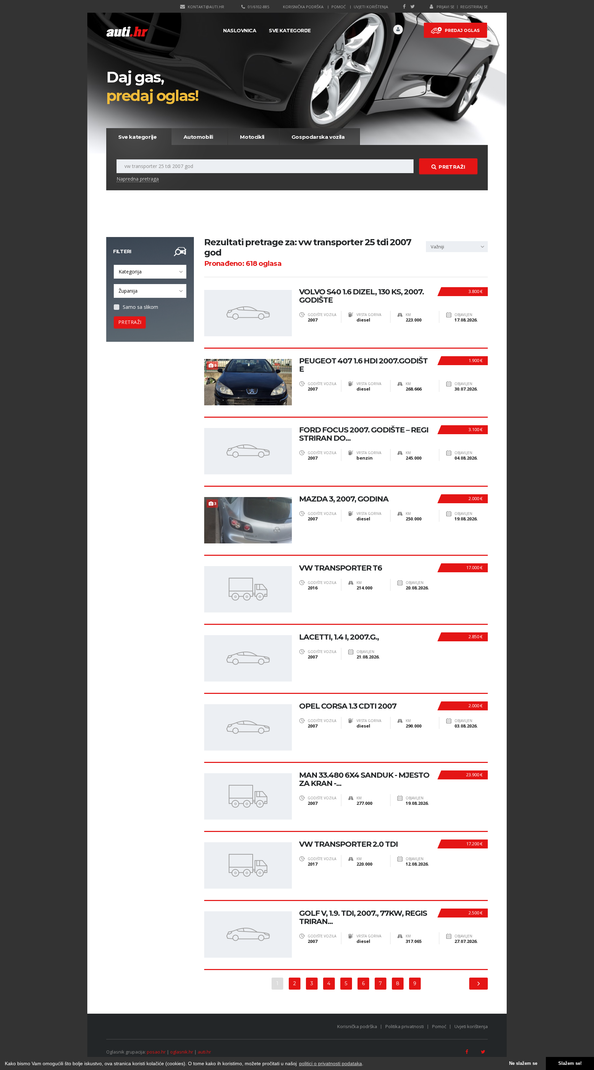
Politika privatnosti (404, 1026)
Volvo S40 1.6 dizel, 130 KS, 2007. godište (361, 296)
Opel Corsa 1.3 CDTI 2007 (347, 706)
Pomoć (338, 6)
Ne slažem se (523, 1063)
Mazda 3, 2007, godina (343, 499)
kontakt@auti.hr (206, 6)
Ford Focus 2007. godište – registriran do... (363, 434)
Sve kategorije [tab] (137, 137)
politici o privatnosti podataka (330, 1063)
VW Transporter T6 (340, 568)
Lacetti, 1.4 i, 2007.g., (339, 637)
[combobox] (150, 272)
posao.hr (156, 1052)
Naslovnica (239, 30)
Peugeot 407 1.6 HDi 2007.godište (363, 365)
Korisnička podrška (303, 6)
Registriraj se (474, 6)
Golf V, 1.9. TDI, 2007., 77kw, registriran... (363, 917)
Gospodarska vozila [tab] (318, 137)
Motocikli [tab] (252, 137)
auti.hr (204, 1052)
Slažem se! (570, 1063)
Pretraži (452, 167)
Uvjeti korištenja (371, 6)
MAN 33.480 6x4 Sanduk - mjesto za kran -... (364, 779)
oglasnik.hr (181, 1052)
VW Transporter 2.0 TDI (348, 844)
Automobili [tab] (198, 137)
